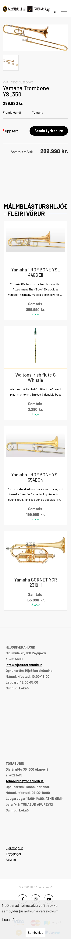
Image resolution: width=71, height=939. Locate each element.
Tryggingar (13, 854)
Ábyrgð (11, 859)
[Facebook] (22, 899)
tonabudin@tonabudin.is (25, 781)
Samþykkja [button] (35, 932)
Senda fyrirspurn (48, 130)
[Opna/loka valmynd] (64, 11)
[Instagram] (35, 899)
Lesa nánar (11, 919)
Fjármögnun (14, 848)
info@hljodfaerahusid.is (24, 665)
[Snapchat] (48, 899)
